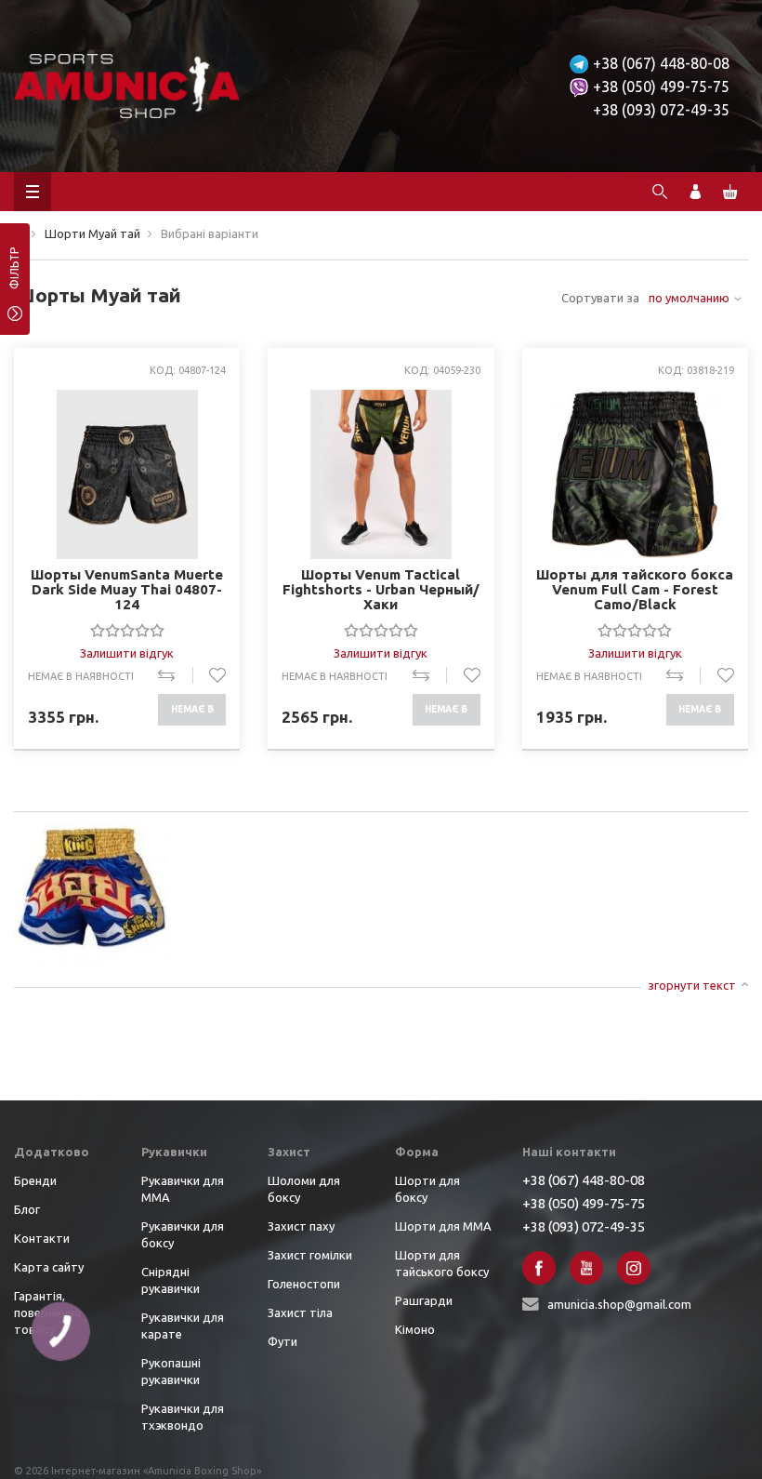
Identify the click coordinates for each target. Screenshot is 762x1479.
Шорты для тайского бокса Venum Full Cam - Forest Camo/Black (634, 589)
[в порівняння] (175, 675)
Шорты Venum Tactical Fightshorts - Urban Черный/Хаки (381, 589)
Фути (282, 1341)
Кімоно (415, 1329)
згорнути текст (692, 985)
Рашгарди (424, 1300)
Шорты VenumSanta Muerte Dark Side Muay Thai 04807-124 (127, 589)
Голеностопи (304, 1283)
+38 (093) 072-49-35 (661, 109)
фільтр (14, 274)
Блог (27, 1209)
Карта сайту (49, 1266)
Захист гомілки (310, 1254)
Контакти (42, 1238)
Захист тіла (300, 1312)
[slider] (127, 629)
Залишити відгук (127, 653)
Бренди (35, 1180)
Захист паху (301, 1225)
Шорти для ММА (443, 1225)
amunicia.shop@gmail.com (619, 1304)
